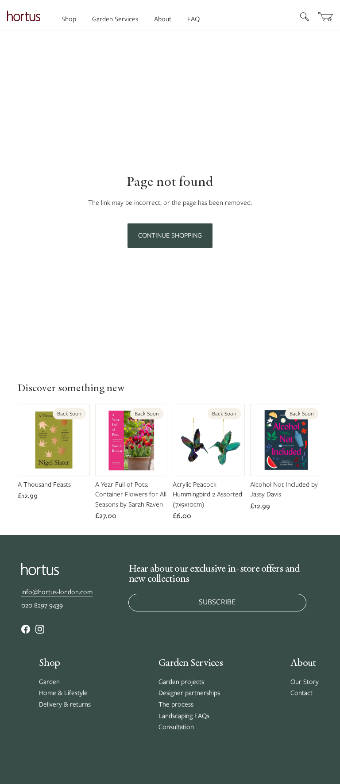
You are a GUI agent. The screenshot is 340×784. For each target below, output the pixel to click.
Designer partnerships (189, 693)
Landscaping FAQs (183, 716)
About (162, 19)
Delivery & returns (65, 704)
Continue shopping (170, 235)
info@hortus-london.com (57, 592)
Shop (69, 19)
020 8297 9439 (42, 605)
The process (175, 704)
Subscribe (217, 601)
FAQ (193, 19)
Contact (301, 693)
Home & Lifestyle (63, 693)
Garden (49, 682)
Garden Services (115, 19)
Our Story (304, 682)
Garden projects (181, 682)
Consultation (176, 727)
